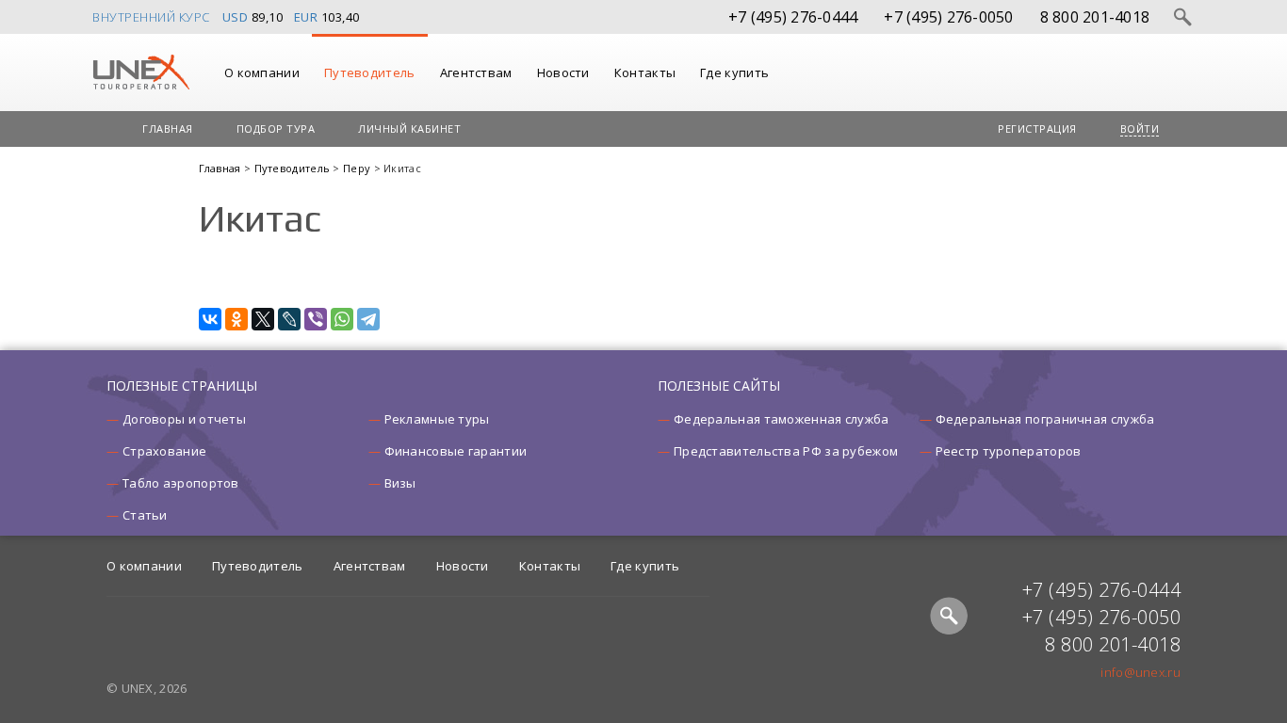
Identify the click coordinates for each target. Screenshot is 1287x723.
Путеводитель (369, 72)
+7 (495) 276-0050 (948, 17)
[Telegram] (368, 319)
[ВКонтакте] (210, 319)
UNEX (140, 72)
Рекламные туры (437, 418)
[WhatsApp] (342, 319)
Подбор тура (276, 128)
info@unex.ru (1140, 672)
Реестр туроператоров (1009, 450)
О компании (262, 72)
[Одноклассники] (236, 319)
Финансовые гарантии (456, 450)
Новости (563, 72)
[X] (263, 319)
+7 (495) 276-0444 (792, 17)
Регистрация (1037, 128)
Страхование (164, 450)
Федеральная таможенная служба (781, 418)
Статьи (145, 514)
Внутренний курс (151, 16)
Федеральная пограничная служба (1045, 418)
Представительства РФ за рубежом (786, 450)
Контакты (645, 72)
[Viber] (315, 319)
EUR (306, 16)
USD (235, 16)
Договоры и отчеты (184, 418)
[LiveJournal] (289, 319)
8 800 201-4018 (1095, 17)
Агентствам (476, 72)
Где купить (734, 72)
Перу (358, 168)
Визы (400, 482)
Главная (167, 128)
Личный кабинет (409, 128)
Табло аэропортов (180, 482)
